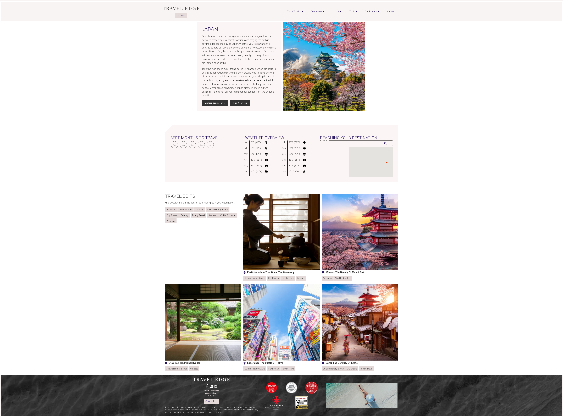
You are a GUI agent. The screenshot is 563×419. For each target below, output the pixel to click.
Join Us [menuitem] (335, 11)
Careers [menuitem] (390, 11)
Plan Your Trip (240, 103)
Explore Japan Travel (215, 103)
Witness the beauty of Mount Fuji (345, 272)
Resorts (212, 215)
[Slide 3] (329, 108)
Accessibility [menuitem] (210, 393)
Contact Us (211, 401)
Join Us (181, 15)
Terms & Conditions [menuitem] (210, 390)
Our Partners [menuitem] (371, 11)
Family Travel (198, 215)
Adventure (171, 209)
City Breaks (172, 215)
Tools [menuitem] (352, 11)
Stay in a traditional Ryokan (184, 363)
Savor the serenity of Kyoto (342, 363)
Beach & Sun (186, 209)
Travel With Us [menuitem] (294, 11)
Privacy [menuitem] (211, 396)
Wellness (171, 221)
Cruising (199, 209)
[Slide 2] (324, 108)
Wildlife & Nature (227, 215)
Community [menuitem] (316, 11)
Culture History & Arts (217, 209)
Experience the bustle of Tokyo (265, 363)
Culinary (184, 215)
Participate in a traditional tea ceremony (270, 272)
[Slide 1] (319, 108)
